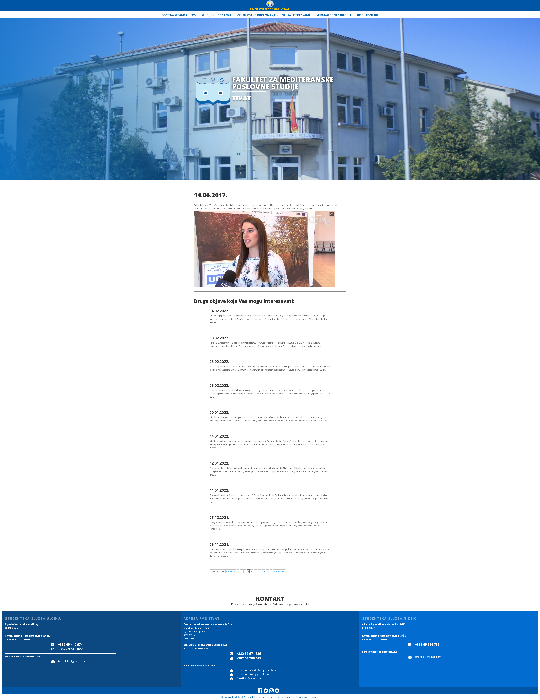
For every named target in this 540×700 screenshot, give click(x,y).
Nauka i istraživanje (296, 15)
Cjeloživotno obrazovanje (256, 15)
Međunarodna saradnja (333, 15)
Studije (207, 15)
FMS (193, 15)
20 (263, 571)
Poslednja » (279, 571)
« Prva (229, 571)
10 (255, 571)
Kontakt (372, 15)
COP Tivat (224, 15)
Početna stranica (174, 15)
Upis (360, 15)
